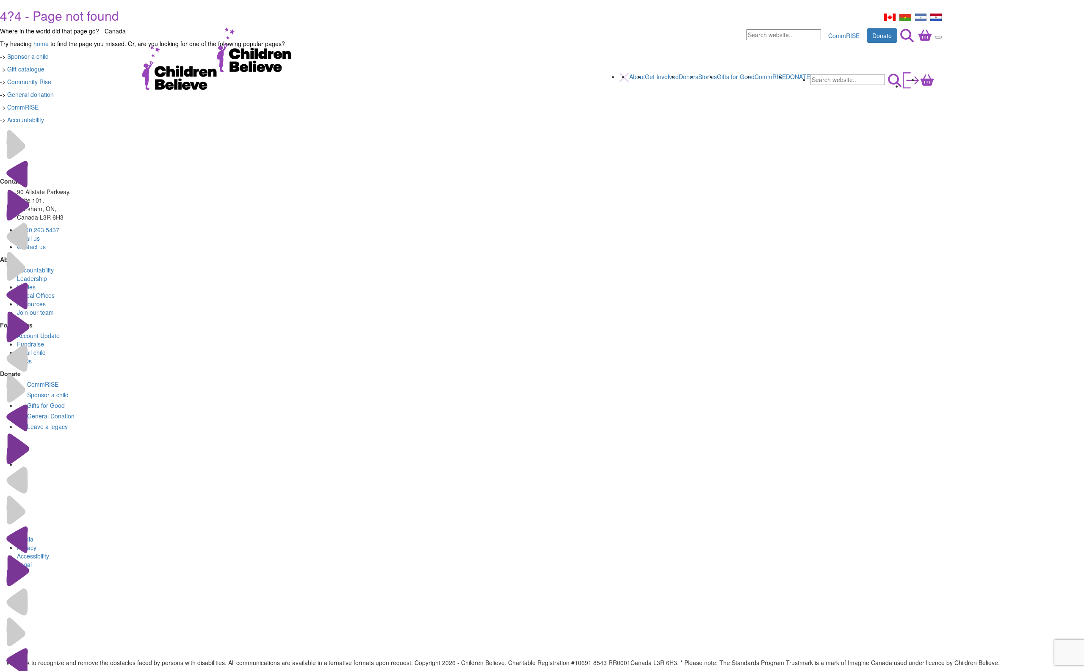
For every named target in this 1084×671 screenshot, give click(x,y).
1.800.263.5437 (38, 230)
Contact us (31, 246)
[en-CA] (890, 16)
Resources (31, 304)
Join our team (35, 312)
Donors (688, 76)
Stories (707, 76)
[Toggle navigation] (938, 37)
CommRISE (844, 35)
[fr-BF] (905, 16)
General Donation (51, 416)
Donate (882, 35)
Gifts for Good (736, 76)
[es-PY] (936, 16)
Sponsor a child (48, 394)
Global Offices (36, 295)
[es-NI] (920, 16)
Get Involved (662, 76)
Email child (31, 352)
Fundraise (30, 344)
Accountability (25, 120)
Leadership (32, 278)
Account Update (38, 335)
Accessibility (33, 556)
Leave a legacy (47, 426)
